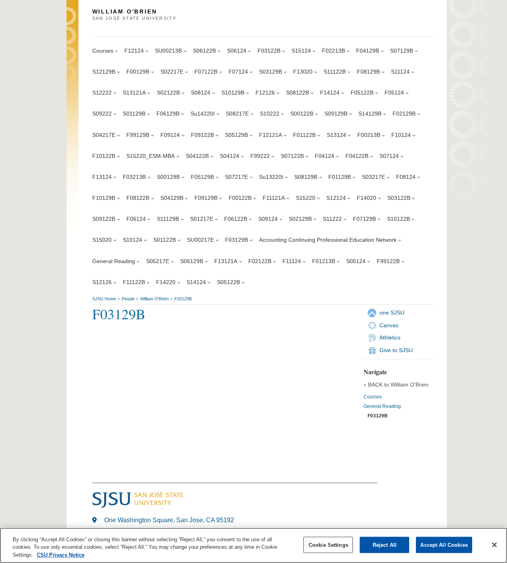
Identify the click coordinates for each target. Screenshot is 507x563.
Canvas (388, 325)
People (128, 298)
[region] (253, 545)
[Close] (494, 545)
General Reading (382, 406)
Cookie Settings (328, 545)
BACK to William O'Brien (398, 384)
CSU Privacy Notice (60, 555)
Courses (373, 397)
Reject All (384, 545)
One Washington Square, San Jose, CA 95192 (169, 520)
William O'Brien (154, 298)
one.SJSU (391, 312)
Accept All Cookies (443, 545)
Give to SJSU (396, 350)
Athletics (389, 337)
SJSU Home (104, 298)
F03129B (183, 298)
